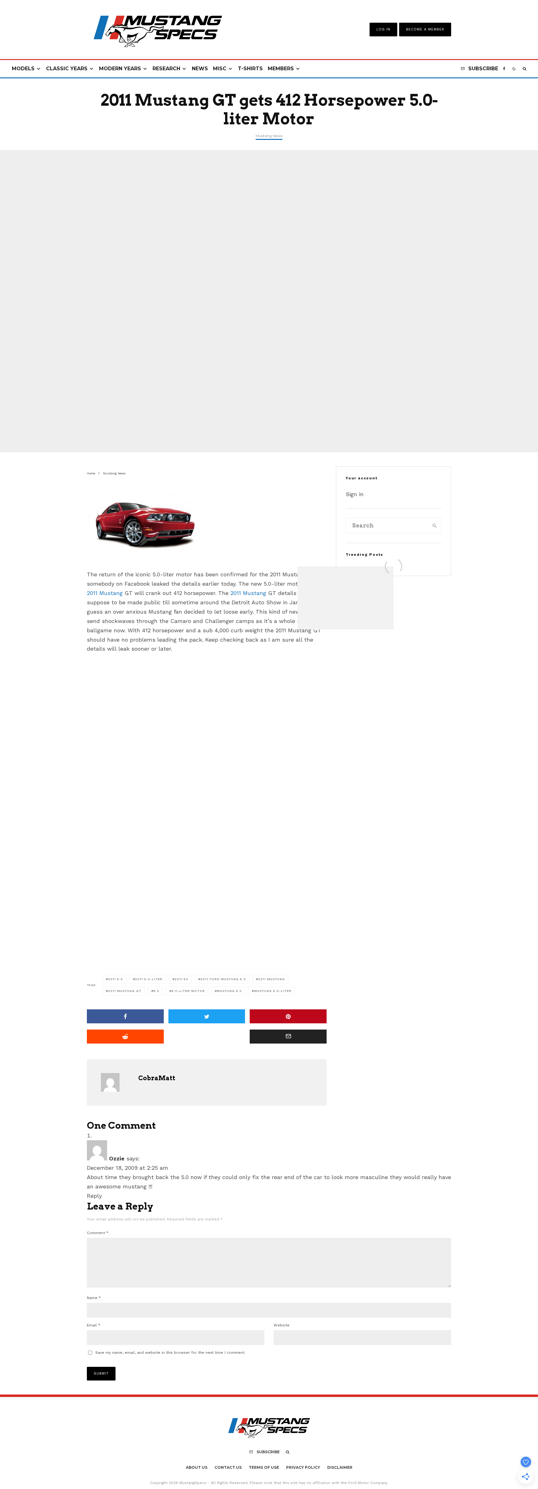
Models (23, 68)
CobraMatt (156, 1078)
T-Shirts (250, 68)
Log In (383, 29)
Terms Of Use (264, 1467)
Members (281, 68)
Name (94, 1298)
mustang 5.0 (229, 991)
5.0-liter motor (188, 991)
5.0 (156, 991)
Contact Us (228, 1467)
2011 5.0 (115, 979)
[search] (434, 525)
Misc (219, 68)
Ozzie (117, 1158)
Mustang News (269, 135)
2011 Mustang (105, 593)
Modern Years (120, 68)
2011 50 (181, 979)
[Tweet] (206, 1016)
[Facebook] (504, 69)
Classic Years (66, 68)
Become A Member (425, 29)
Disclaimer (339, 1467)
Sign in (355, 494)
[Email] (288, 1037)
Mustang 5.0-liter (272, 991)
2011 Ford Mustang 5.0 (223, 979)
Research (166, 68)
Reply (94, 1195)
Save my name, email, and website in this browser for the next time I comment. (170, 1352)
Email (93, 1325)
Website (282, 1325)
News (200, 68)
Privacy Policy (303, 1467)
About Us (196, 1467)
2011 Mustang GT (124, 991)
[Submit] (125, 1037)
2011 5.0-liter (149, 979)
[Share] (125, 1016)
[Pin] (288, 1016)
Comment (97, 1233)
